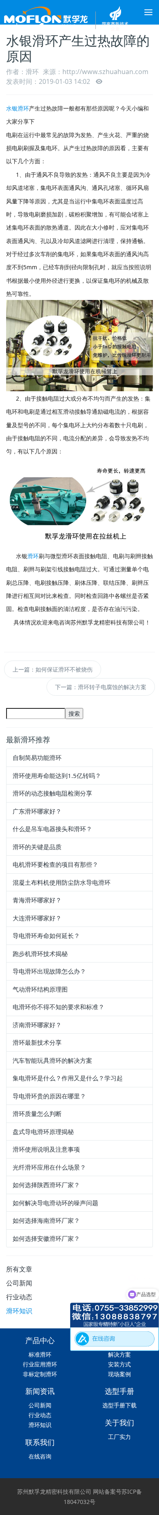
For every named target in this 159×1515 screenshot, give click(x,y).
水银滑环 (17, 108)
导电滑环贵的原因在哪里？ (49, 1096)
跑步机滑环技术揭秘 (40, 953)
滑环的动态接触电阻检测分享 (52, 793)
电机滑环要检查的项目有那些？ (55, 864)
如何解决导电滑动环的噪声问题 (55, 1203)
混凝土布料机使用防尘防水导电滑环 (61, 882)
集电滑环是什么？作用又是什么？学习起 (68, 1078)
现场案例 (119, 1374)
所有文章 (19, 1269)
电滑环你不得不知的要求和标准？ (58, 1007)
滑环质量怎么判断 (37, 1113)
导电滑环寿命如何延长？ (46, 935)
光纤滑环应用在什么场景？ (49, 1167)
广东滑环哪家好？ (37, 811)
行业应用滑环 (40, 1364)
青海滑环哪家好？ (37, 900)
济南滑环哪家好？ (37, 1025)
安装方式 (119, 1364)
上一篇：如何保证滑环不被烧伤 (53, 669)
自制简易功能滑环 (37, 757)
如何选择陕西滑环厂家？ (46, 1185)
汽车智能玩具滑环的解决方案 (52, 1060)
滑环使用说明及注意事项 (46, 1149)
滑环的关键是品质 (37, 847)
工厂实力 (119, 1437)
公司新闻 (19, 1282)
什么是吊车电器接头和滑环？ (52, 829)
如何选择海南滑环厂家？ (46, 1220)
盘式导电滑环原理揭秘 (43, 1131)
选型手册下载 (119, 1405)
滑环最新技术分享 (37, 1042)
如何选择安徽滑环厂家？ (46, 1238)
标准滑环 (40, 1354)
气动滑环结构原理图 (40, 989)
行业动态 (19, 1296)
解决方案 (119, 1354)
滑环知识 (19, 1310)
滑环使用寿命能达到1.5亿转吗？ (57, 775)
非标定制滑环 (40, 1374)
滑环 (33, 556)
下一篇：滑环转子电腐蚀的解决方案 (100, 687)
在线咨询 (40, 1456)
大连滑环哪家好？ (37, 918)
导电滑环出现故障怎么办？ (49, 971)
